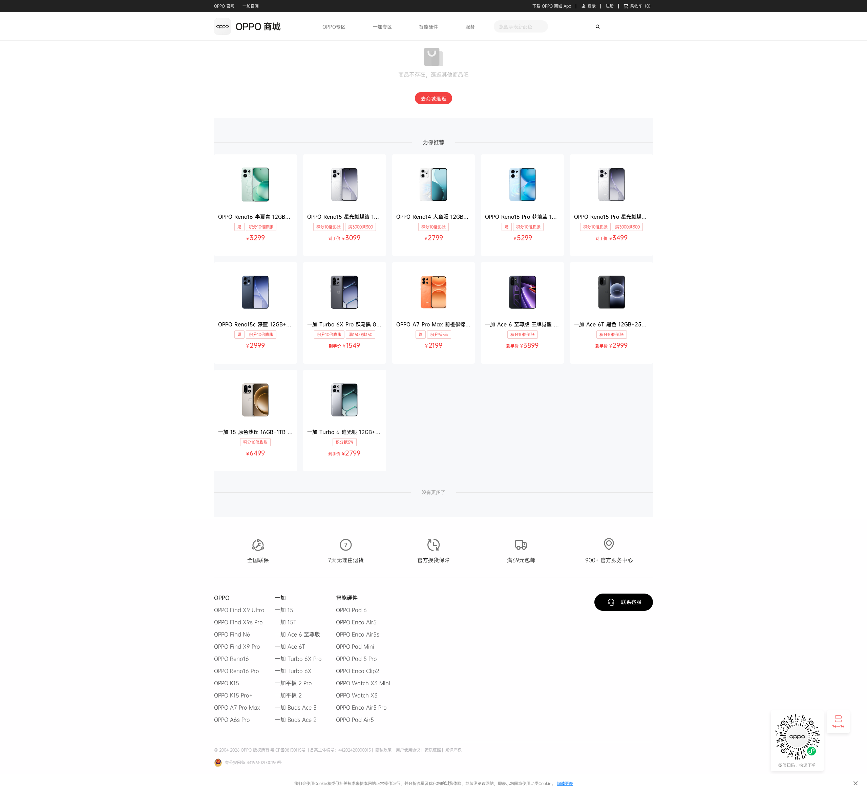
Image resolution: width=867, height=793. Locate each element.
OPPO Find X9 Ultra (239, 610)
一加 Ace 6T (290, 646)
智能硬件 (428, 26)
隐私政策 (383, 750)
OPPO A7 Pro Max (237, 707)
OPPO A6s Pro (232, 719)
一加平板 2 (288, 695)
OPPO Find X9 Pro (237, 646)
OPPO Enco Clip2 (357, 670)
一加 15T (285, 622)
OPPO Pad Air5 (355, 719)
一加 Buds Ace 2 (296, 719)
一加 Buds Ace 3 (296, 707)
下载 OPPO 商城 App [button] (551, 6)
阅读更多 (565, 783)
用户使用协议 (407, 750)
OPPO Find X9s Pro (238, 622)
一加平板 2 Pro (293, 683)
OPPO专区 (333, 26)
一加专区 (382, 26)
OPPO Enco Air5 (356, 622)
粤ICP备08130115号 (287, 750)
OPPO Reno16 (231, 658)
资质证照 (432, 750)
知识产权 (453, 750)
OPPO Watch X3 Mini (363, 683)
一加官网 (250, 6)
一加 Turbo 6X (293, 670)
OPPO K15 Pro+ (233, 695)
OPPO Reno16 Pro (236, 670)
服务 (470, 26)
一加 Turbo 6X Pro (298, 658)
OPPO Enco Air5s (357, 634)
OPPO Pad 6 (351, 610)
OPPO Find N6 (232, 634)
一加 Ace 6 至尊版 (297, 634)
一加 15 (284, 610)
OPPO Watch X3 (357, 695)
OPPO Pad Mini (355, 646)
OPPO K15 (226, 683)
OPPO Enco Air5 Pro (361, 707)
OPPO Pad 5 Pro (356, 658)
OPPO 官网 (224, 6)
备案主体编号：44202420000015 (340, 750)
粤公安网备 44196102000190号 (253, 762)
